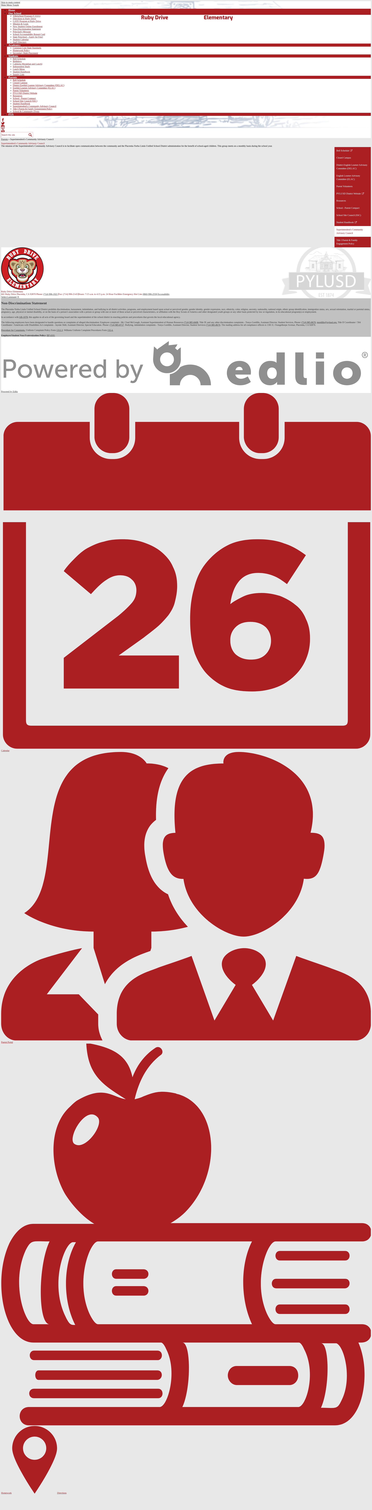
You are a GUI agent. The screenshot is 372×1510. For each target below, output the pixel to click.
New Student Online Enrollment (27, 26)
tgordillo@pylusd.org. (327, 322)
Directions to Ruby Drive (24, 18)
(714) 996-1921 (50, 294)
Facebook (3, 120)
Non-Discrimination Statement (27, 29)
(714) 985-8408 (191, 322)
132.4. (110, 330)
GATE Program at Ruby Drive (27, 21)
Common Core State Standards (27, 48)
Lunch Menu (19, 69)
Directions (62, 1493)
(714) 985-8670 (308, 322)
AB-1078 (23, 317)
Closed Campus (20, 82)
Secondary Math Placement (25, 53)
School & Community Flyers (26, 111)
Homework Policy (21, 50)
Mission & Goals (20, 24)
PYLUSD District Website (25, 93)
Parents (4, 139)
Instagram (3, 127)
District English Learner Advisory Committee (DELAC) (38, 85)
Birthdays (17, 61)
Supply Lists (18, 74)
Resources (17, 96)
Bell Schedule (19, 58)
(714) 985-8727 (117, 325)
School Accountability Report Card (29, 34)
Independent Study (21, 66)
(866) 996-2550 (150, 294)
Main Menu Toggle (10, 5)
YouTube (3, 130)
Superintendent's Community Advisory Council (34, 106)
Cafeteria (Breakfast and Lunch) (27, 64)
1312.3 (59, 330)
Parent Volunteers (21, 90)
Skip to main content (10, 2)
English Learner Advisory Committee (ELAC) (34, 88)
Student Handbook (21, 72)
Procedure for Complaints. (13, 330)
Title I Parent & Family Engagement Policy (32, 109)
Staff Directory (19, 42)
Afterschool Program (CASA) (26, 16)
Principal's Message (22, 31)
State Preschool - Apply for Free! (28, 37)
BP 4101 (51, 335)
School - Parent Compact (24, 98)
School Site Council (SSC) (25, 101)
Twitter (3, 123)
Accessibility (164, 294)
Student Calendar (21, 39)
